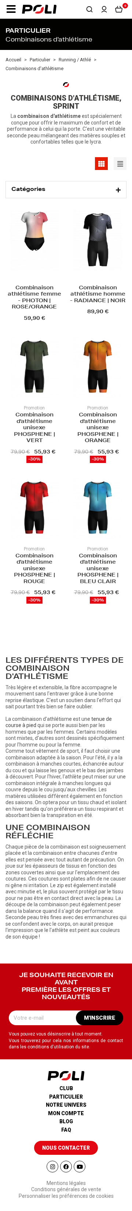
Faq (66, 1130)
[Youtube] (79, 1166)
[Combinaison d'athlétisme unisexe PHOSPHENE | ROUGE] (34, 509)
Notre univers (66, 1105)
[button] (11, 9)
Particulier (66, 1097)
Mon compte (66, 1113)
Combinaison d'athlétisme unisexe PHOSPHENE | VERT (34, 428)
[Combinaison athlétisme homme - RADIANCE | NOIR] (97, 241)
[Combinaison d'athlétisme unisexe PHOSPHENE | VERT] (34, 368)
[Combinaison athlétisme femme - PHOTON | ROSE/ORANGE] (34, 241)
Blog (66, 1121)
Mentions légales (66, 1183)
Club (66, 1088)
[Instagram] (52, 1166)
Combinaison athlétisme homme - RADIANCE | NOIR (97, 295)
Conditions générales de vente (66, 1189)
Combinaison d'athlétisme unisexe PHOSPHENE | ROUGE (34, 569)
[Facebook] (66, 1166)
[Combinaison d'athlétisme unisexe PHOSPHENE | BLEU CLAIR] (97, 509)
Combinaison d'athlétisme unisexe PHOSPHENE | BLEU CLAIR (97, 569)
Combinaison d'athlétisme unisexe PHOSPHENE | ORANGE (97, 428)
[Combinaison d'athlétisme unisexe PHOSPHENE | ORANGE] (97, 368)
